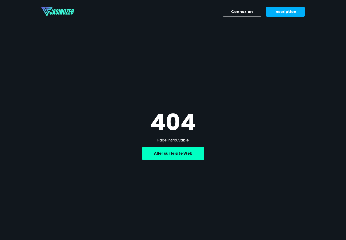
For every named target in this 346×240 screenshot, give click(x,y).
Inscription (285, 11)
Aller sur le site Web (173, 153)
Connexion (242, 11)
